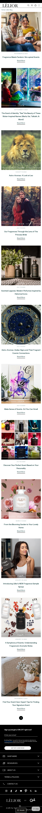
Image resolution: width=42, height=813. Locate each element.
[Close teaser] (20, 806)
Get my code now (17, 748)
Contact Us (12, 784)
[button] (11, 808)
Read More (21, 60)
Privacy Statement (8, 741)
